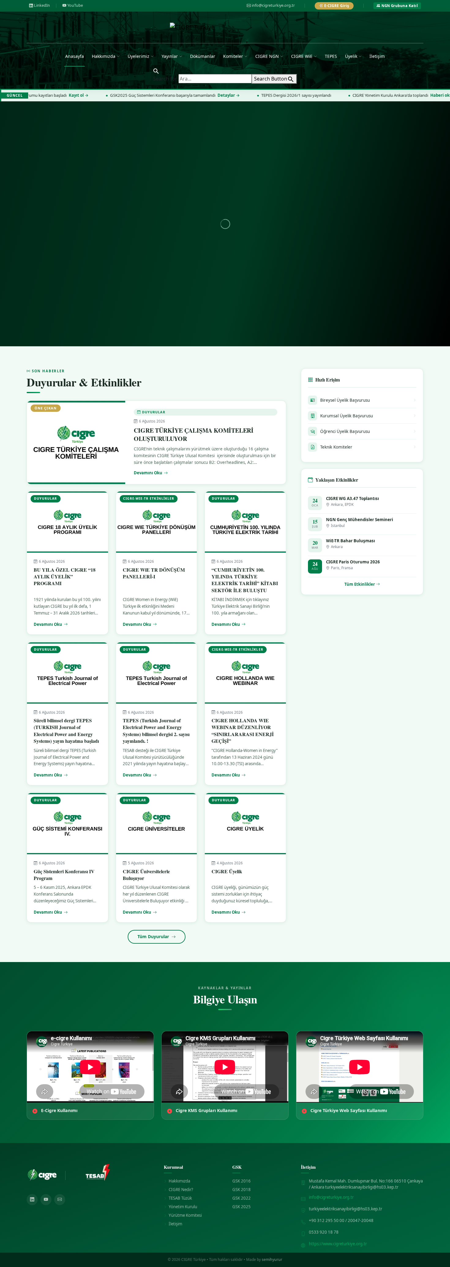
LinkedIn (42, 5)
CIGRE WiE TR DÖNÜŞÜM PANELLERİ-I (154, 573)
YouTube (75, 5)
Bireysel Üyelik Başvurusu (345, 400)
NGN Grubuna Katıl (399, 5)
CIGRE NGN (267, 56)
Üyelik (351, 56)
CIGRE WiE (302, 56)
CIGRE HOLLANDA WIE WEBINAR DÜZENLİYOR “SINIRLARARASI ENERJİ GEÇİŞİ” (243, 730)
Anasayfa (74, 56)
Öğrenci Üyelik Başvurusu (345, 431)
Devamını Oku (148, 473)
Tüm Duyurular (153, 936)
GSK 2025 (241, 1206)
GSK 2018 (241, 1189)
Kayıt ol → (35, 95)
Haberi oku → (400, 95)
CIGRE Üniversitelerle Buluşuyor (146, 875)
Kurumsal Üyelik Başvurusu (346, 416)
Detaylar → (185, 95)
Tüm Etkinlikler (360, 584)
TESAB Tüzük (180, 1198)
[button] (156, 70)
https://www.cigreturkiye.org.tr (338, 1243)
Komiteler (233, 56)
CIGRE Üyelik (227, 871)
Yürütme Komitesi (185, 1215)
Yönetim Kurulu (183, 1206)
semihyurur (272, 1259)
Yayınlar (170, 56)
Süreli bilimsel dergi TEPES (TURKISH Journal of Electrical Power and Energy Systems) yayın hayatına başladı (66, 730)
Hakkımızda (103, 56)
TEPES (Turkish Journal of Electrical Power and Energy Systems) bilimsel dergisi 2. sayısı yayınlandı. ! (156, 730)
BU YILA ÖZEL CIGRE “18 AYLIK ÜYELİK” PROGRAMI (65, 576)
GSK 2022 (241, 1198)
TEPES (331, 56)
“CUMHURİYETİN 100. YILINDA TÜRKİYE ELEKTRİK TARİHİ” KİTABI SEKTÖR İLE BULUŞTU (245, 580)
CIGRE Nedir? (181, 1189)
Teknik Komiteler (336, 447)
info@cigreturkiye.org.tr (273, 5)
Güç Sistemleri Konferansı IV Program (64, 875)
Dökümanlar (202, 56)
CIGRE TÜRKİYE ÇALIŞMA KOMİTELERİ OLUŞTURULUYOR (193, 434)
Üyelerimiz (138, 56)
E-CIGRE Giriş (336, 5)
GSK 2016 (241, 1181)
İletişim (377, 56)
